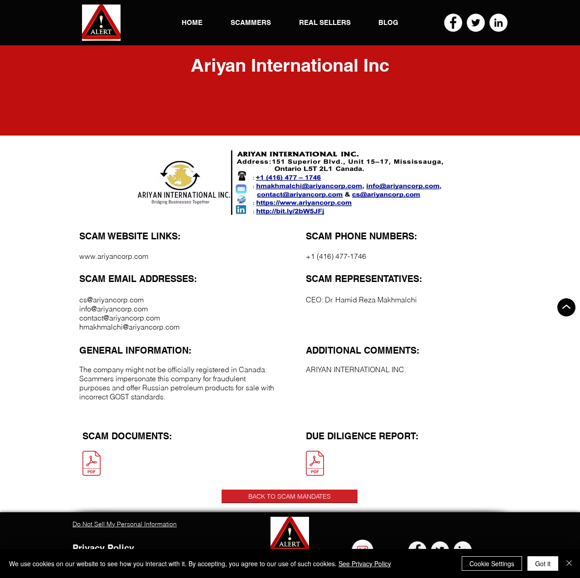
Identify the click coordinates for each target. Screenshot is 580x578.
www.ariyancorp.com (113, 256)
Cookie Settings (491, 563)
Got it (543, 563)
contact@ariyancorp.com (119, 317)
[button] (101, 23)
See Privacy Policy (364, 563)
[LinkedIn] (498, 23)
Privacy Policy (103, 548)
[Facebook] (453, 23)
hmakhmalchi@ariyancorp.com (129, 326)
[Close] (569, 563)
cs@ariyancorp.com (111, 299)
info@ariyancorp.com (113, 308)
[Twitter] (476, 23)
